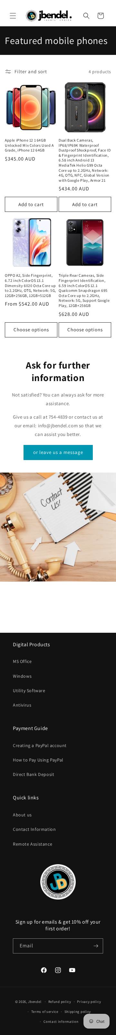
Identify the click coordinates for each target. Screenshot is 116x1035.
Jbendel (34, 1001)
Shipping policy (77, 1011)
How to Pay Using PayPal (38, 760)
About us (22, 815)
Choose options (31, 329)
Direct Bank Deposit (33, 774)
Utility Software (29, 690)
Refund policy (59, 1001)
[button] (13, 16)
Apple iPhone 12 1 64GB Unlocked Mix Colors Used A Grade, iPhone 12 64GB (29, 145)
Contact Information (34, 829)
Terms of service (44, 1011)
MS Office (22, 661)
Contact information (61, 1021)
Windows (22, 676)
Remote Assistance (32, 844)
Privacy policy (89, 1001)
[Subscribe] (96, 945)
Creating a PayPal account (40, 745)
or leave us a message (58, 452)
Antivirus (22, 705)
